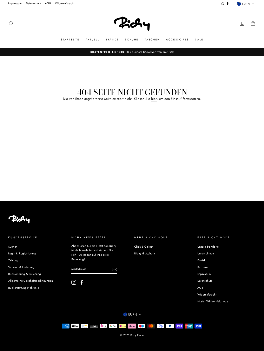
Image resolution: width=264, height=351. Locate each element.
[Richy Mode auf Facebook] (81, 282)
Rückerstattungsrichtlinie (23, 288)
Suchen (12, 247)
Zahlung (13, 260)
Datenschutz (33, 3)
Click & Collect (143, 247)
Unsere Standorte (208, 247)
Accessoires (177, 39)
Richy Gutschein (144, 253)
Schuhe (131, 39)
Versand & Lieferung (21, 267)
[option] (132, 52)
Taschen (152, 39)
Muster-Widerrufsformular (213, 301)
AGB (48, 3)
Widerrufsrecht (64, 3)
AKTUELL (92, 39)
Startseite (70, 39)
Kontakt (201, 260)
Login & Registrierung (22, 253)
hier (154, 98)
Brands (112, 39)
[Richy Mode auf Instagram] (73, 282)
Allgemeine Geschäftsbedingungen (30, 281)
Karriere (202, 267)
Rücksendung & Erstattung (24, 274)
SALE (199, 39)
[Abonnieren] (114, 269)
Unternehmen (205, 253)
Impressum (15, 3)
